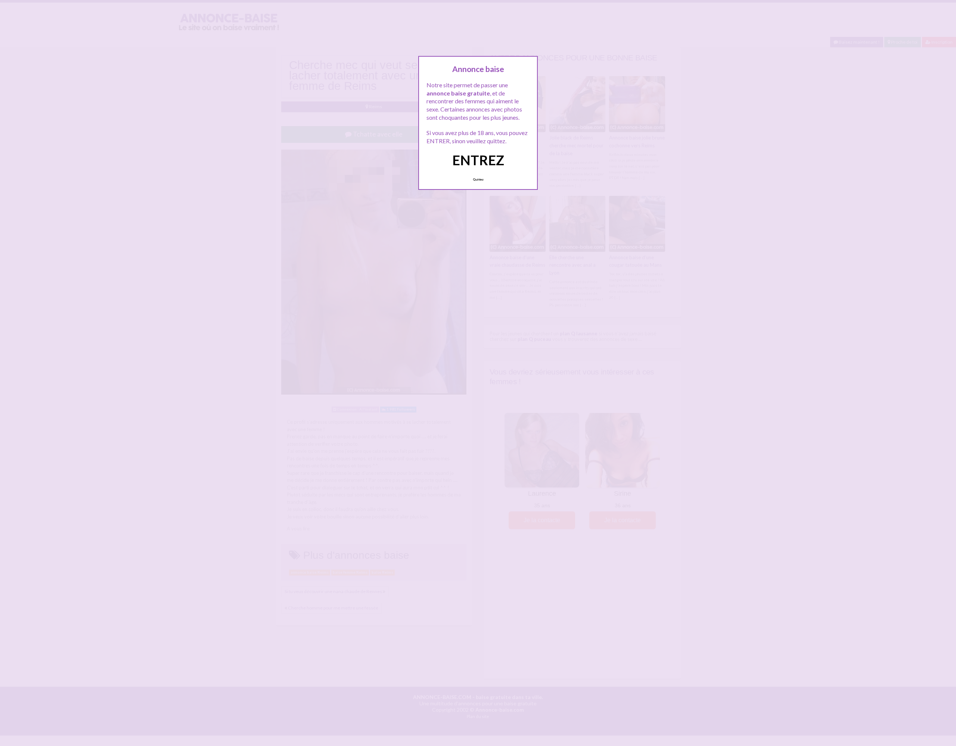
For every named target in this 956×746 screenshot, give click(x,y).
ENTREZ (478, 160)
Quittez (478, 179)
